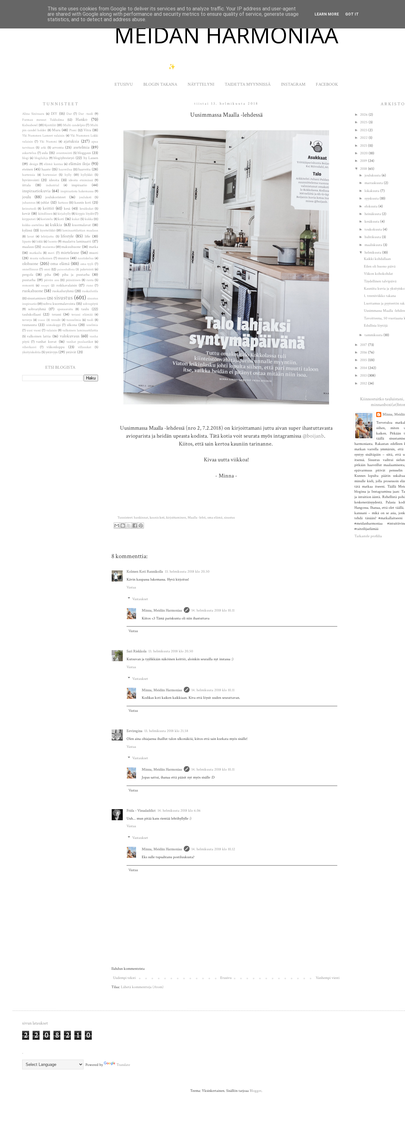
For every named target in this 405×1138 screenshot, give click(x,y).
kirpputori (29, 219)
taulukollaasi (31, 314)
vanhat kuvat (46, 341)
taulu (85, 309)
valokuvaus (69, 336)
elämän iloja (79, 164)
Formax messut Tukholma (43, 120)
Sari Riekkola (136, 651)
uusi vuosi (34, 330)
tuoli (90, 320)
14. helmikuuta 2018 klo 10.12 (213, 849)
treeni (41, 320)
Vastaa (131, 587)
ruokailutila (90, 291)
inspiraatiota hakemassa (77, 191)
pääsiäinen (73, 280)
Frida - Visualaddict (141, 810)
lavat (30, 236)
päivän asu (51, 280)
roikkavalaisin (66, 285)
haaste (46, 169)
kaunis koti (157, 517)
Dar (69, 114)
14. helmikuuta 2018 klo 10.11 (212, 610)
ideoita (54, 180)
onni (47, 269)
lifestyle (67, 236)
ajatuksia (71, 141)
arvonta (58, 147)
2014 (364, 368)
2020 (364, 153)
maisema (48, 247)
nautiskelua (86, 258)
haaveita (84, 169)
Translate (123, 1064)
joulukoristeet (55, 197)
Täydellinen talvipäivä (380, 281)
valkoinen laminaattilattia (80, 330)
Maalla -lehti (197, 517)
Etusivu (226, 977)
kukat (75, 219)
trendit (55, 320)
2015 (364, 360)
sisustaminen (36, 298)
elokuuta (371, 206)
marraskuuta (374, 183)
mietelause (70, 252)
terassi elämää (82, 314)
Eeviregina (134, 731)
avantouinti (64, 153)
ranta (90, 280)
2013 (364, 375)
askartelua (29, 153)
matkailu (35, 253)
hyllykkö (86, 175)
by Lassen (91, 158)
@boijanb (313, 436)
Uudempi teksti (124, 977)
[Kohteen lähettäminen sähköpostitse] (117, 525)
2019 (364, 160)
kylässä (27, 230)
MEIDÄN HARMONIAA (226, 35)
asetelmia (81, 147)
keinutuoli (29, 208)
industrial (52, 185)
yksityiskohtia (31, 352)
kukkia (56, 225)
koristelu (47, 219)
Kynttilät (50, 125)
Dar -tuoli (85, 114)
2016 (364, 352)
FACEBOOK (327, 84)
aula (45, 153)
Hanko (81, 119)
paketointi (87, 269)
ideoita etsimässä (81, 180)
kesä (67, 208)
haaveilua (65, 169)
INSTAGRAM (293, 84)
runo (89, 285)
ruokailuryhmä (63, 291)
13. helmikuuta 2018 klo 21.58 (166, 731)
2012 (364, 383)
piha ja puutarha (76, 274)
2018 (364, 168)
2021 (364, 145)
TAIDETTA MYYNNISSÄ (248, 84)
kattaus (63, 202)
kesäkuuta (372, 221)
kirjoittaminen (176, 517)
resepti (45, 285)
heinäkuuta (373, 214)
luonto (52, 241)
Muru (56, 130)
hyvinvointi (30, 180)
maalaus (28, 246)
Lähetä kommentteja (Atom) (142, 987)
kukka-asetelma (33, 225)
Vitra (87, 130)
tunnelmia (73, 320)
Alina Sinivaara (33, 114)
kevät (26, 213)
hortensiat (50, 175)
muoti (93, 252)
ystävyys (52, 352)
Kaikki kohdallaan (377, 258)
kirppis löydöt (85, 214)
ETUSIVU (124, 84)
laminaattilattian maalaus (80, 230)
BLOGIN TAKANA (160, 84)
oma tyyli (87, 264)
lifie (87, 236)
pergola (27, 274)
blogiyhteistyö (63, 158)
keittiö (48, 208)
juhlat (45, 202)
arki (43, 147)
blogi (25, 158)
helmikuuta (373, 252)
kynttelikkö (47, 230)
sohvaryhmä (37, 309)
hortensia (28, 175)
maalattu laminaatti (76, 241)
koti (61, 219)
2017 (364, 344)
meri (51, 253)
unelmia (92, 325)
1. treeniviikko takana (380, 295)
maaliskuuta (373, 245)
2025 (364, 122)
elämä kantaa (53, 164)
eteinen (27, 169)
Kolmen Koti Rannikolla (145, 571)
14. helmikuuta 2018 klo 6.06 (179, 810)
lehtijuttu (47, 236)
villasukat (84, 347)
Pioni (73, 130)
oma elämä (214, 517)
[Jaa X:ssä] (129, 525)
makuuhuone (71, 246)
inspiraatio (79, 185)
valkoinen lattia (39, 336)
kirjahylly (64, 214)
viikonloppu (56, 347)
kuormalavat (81, 225)
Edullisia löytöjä (376, 325)
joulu (26, 197)
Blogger (255, 1090)
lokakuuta (372, 190)
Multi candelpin (74, 125)
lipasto (26, 241)
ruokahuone (32, 291)
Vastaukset (140, 599)
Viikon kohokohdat (378, 273)
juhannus (28, 202)
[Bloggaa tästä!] (123, 525)
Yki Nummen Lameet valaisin (43, 135)
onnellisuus (30, 269)
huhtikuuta (373, 237)
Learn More (327, 14)
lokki (39, 241)
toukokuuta (373, 229)
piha (48, 274)
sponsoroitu (65, 309)
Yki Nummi (48, 141)
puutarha (28, 280)
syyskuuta (372, 198)
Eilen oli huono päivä (380, 266)
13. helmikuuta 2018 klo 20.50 (187, 571)
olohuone (30, 264)
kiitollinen (45, 214)
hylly (68, 175)
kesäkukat (86, 208)
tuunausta (29, 325)
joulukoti (85, 197)
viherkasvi (29, 347)
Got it (352, 14)
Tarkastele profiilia (368, 536)
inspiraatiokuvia (36, 191)
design (33, 164)
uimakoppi (53, 325)
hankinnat (141, 517)
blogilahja (41, 158)
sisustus (229, 517)
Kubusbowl (30, 125)
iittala (26, 185)
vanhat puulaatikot (79, 342)
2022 (364, 137)
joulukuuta (373, 175)
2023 (364, 130)
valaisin (51, 330)
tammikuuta (373, 335)
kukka (89, 219)
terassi (56, 314)
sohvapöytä (90, 304)
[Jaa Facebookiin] (135, 525)
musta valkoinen (41, 258)
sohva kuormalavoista (59, 303)
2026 (364, 114)
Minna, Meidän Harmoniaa (162, 610)
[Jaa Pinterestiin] (141, 525)
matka (93, 246)
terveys (27, 320)
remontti (28, 285)
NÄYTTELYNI (201, 84)
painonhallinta (66, 269)
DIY (54, 113)
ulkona (72, 325)
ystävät (71, 352)
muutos (63, 258)
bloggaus (84, 153)
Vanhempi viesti (328, 977)
